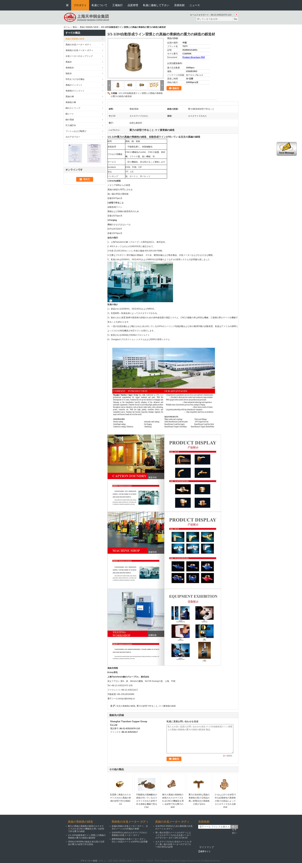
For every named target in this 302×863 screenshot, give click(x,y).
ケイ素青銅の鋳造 (167, 706)
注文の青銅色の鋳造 (125, 706)
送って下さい (234, 827)
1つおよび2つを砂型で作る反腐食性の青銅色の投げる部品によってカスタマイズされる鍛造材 (225, 800)
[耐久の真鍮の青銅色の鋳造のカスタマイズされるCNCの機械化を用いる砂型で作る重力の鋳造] (173, 784)
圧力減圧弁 (71, 125)
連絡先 (175, 88)
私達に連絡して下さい (156, 5)
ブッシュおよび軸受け (76, 131)
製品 (75, 27)
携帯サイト (205, 851)
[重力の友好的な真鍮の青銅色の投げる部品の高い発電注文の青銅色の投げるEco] (199, 784)
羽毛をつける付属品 (75, 79)
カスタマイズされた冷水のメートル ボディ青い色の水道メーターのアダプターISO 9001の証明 (173, 844)
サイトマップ (206, 847)
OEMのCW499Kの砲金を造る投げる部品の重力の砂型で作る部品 (86, 843)
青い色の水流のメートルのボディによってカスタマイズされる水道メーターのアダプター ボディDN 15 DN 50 (173, 835)
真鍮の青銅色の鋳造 (89, 27)
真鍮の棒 (70, 96)
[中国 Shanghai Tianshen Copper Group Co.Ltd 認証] (75, 153)
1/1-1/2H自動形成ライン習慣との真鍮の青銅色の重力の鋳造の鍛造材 (87, 836)
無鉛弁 (69, 73)
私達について (99, 5)
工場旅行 (117, 5)
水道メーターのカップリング (79, 56)
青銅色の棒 (71, 102)
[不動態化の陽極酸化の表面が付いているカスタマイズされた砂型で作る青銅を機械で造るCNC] (146, 784)
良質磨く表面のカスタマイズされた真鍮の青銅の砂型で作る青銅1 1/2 (120, 799)
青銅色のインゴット (75, 91)
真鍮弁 (69, 62)
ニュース (194, 5)
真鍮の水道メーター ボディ (78, 44)
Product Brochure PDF (193, 57)
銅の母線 (70, 119)
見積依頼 (179, 5)
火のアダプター (73, 137)
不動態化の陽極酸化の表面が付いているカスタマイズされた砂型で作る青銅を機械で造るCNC (146, 800)
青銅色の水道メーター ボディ (79, 50)
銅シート (70, 114)
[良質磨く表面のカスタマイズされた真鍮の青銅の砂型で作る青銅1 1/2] (120, 784)
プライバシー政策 (88, 861)
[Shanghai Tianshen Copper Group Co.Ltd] (87, 17)
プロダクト (80, 5)
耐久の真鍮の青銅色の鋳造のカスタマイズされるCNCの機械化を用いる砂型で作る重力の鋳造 (173, 800)
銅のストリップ (73, 108)
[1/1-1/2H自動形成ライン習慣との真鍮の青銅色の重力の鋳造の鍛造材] (135, 58)
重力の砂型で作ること (147, 706)
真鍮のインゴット (74, 85)
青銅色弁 (70, 67)
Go (235, 19)
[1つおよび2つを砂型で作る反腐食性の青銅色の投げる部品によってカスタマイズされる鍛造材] (225, 784)
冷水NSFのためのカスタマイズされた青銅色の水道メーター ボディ (129, 833)
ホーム (67, 27)
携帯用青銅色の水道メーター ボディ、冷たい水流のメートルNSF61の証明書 (130, 840)
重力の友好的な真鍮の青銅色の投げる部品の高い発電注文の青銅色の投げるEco (199, 799)
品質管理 (133, 5)
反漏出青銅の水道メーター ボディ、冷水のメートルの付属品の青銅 (130, 827)
